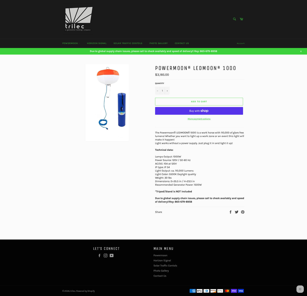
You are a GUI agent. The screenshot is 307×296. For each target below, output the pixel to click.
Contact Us (182, 43)
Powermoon (70, 43)
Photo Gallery (159, 43)
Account (241, 43)
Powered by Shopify (85, 291)
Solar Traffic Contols (128, 43)
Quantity (159, 83)
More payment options (199, 118)
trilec (72, 291)
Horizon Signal (96, 43)
